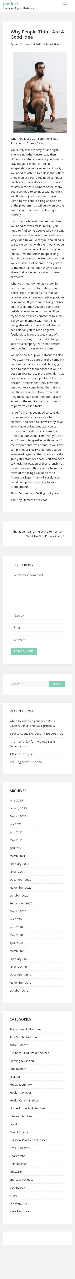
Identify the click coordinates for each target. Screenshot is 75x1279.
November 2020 (21, 887)
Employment (18, 1069)
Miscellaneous (19, 1132)
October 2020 (19, 895)
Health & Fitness (21, 1092)
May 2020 (16, 935)
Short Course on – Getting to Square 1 (36, 493)
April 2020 (16, 943)
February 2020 (19, 959)
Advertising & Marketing (26, 1029)
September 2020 (21, 903)
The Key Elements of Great (29, 500)
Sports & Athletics (21, 1179)
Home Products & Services (28, 1108)
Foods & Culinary (21, 1084)
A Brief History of (21, 754)
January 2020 (18, 967)
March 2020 (17, 951)
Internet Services (21, 1116)
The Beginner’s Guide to (26, 762)
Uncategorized (19, 1203)
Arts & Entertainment (24, 1037)
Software (16, 1172)
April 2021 (16, 848)
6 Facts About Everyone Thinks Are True (36, 733)
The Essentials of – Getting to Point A (37, 531)
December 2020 (20, 879)
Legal (13, 1124)
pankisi (10, 3)
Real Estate (17, 1156)
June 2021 (16, 832)
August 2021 (18, 816)
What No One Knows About (44, 536)
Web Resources (20, 1211)
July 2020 (16, 919)
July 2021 (16, 824)
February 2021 (19, 864)
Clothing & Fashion (22, 1061)
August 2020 (18, 911)
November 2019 (21, 982)
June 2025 (16, 800)
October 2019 (19, 990)
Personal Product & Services (29, 1140)
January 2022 (18, 808)
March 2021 (17, 856)
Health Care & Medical (24, 1100)
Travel (14, 1195)
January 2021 (18, 872)
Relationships (18, 1164)
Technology (17, 1187)
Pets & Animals (20, 1148)
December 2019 (20, 974)
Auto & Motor (52, 44)
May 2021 (16, 840)
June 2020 (16, 927)
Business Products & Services (29, 1053)
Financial (15, 1076)
